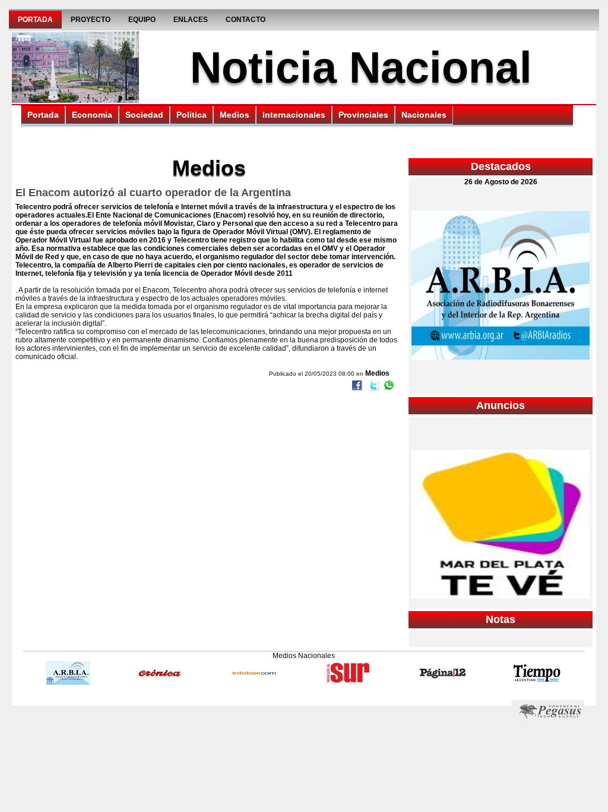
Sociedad (144, 114)
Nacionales (423, 114)
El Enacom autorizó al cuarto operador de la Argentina (153, 193)
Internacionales (293, 114)
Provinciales (363, 114)
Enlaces (190, 19)
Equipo (142, 19)
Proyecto (90, 19)
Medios (234, 114)
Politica (191, 114)
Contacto (245, 19)
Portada (35, 19)
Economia (92, 114)
